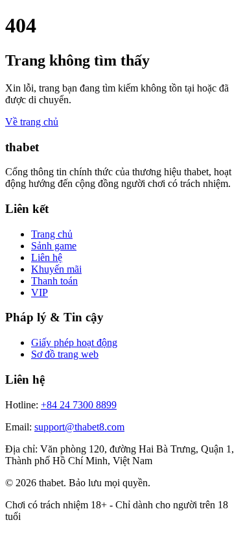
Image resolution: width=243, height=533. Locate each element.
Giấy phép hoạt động (74, 342)
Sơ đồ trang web (64, 354)
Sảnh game (53, 245)
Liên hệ (46, 257)
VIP (39, 292)
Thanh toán (54, 280)
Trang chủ (52, 234)
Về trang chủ (31, 121)
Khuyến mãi (56, 269)
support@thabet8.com (79, 426)
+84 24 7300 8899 (79, 404)
